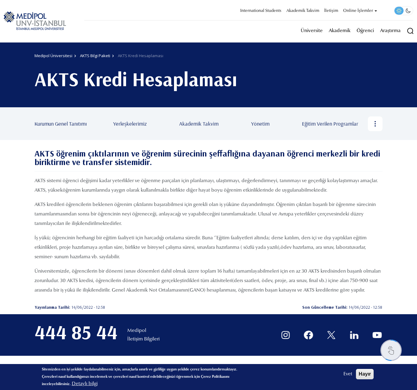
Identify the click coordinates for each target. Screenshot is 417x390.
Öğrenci (365, 30)
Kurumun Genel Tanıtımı (60, 123)
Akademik (339, 30)
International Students (260, 11)
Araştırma (390, 30)
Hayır (365, 374)
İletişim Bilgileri (143, 339)
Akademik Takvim (302, 11)
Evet (347, 374)
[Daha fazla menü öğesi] (375, 123)
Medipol (136, 330)
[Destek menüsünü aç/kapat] (391, 350)
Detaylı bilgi (85, 383)
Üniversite (312, 30)
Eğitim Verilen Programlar (330, 123)
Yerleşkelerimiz (130, 123)
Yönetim (260, 123)
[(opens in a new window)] (285, 335)
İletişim (331, 11)
